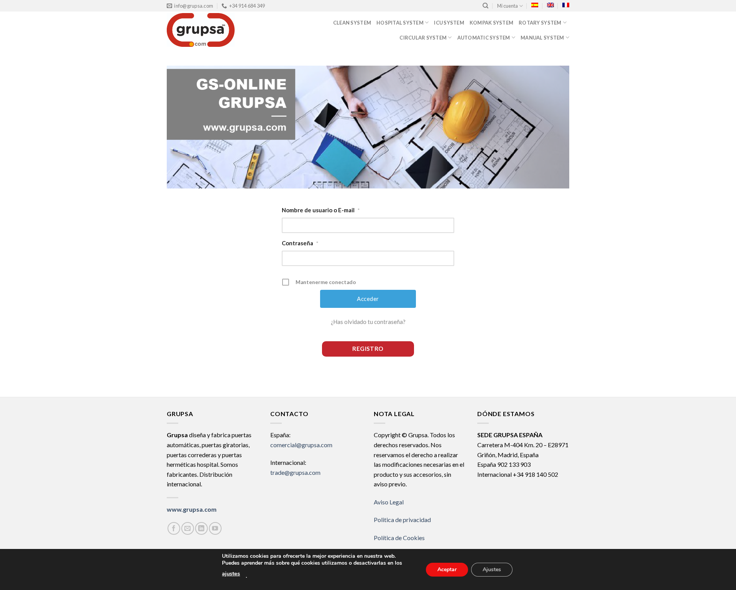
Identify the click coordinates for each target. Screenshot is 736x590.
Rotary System (540, 23)
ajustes (231, 573)
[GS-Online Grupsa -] (215, 30)
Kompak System (491, 23)
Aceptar (447, 569)
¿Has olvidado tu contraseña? (368, 321)
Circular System (423, 38)
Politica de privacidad (402, 519)
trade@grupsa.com (295, 472)
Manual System (542, 38)
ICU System (449, 23)
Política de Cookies (399, 537)
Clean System (352, 23)
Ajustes (492, 569)
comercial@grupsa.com (301, 444)
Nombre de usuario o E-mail (321, 210)
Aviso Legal (389, 502)
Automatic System (483, 38)
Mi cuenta (507, 6)
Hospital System (400, 23)
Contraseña (300, 243)
